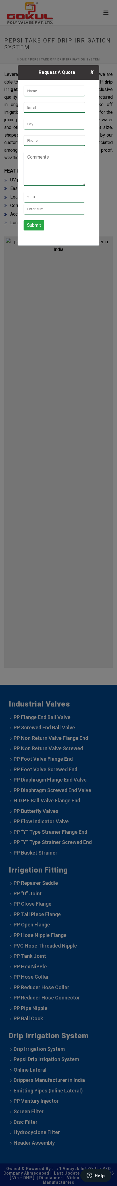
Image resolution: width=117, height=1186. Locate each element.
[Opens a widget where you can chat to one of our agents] (95, 1176)
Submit (34, 225)
